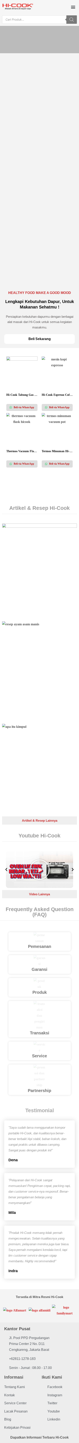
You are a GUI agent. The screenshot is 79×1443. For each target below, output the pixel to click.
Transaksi (39, 1033)
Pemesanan (39, 946)
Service (39, 1056)
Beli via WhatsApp (23, 407)
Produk (39, 992)
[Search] (71, 19)
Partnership (39, 1090)
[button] (73, 6)
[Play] (39, 869)
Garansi (39, 969)
